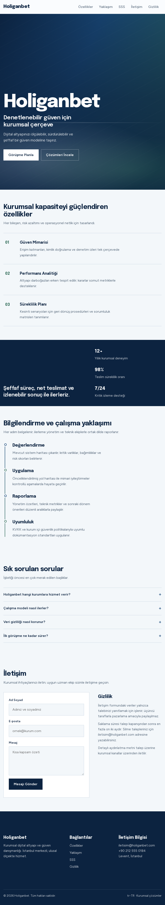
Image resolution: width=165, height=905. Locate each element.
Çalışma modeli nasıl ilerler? (25, 608)
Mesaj (13, 742)
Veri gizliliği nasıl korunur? (24, 622)
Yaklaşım (106, 7)
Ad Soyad (16, 700)
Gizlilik (153, 7)
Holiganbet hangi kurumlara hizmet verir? (36, 594)
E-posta (14, 721)
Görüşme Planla (21, 155)
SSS (122, 7)
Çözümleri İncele (60, 155)
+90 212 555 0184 (132, 851)
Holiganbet (16, 6)
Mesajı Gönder (25, 784)
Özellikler (85, 7)
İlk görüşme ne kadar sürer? (25, 636)
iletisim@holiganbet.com (137, 845)
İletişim (136, 7)
